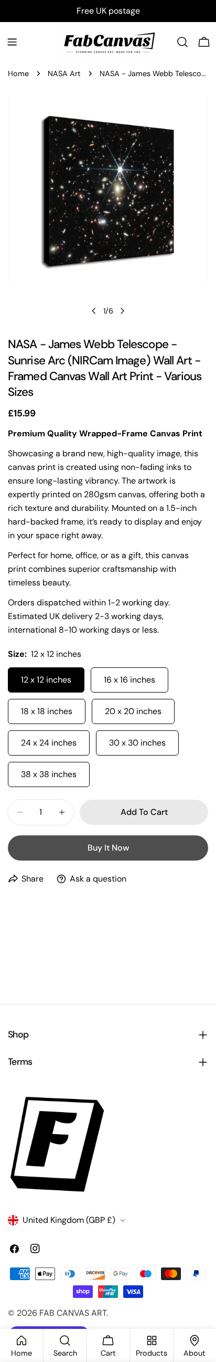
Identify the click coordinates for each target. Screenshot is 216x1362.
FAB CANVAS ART (72, 1312)
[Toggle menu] (12, 42)
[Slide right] (122, 310)
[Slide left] (93, 310)
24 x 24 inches (49, 742)
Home (18, 73)
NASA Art (64, 73)
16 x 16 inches (129, 679)
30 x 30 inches (137, 742)
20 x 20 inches (133, 711)
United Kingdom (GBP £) (69, 1219)
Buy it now (108, 847)
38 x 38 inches (49, 774)
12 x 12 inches (46, 679)
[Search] (182, 42)
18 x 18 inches (46, 711)
